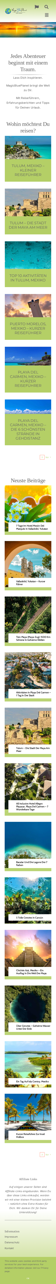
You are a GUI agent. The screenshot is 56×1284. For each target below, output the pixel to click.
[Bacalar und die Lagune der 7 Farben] (28, 824)
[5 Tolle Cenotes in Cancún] (28, 879)
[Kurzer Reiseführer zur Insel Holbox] (28, 1096)
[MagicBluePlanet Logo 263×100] (16, 8)
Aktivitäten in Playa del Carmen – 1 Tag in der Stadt (33, 694)
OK (28, 1278)
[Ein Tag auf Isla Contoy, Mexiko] (28, 1043)
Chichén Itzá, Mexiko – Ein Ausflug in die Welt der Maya (31, 972)
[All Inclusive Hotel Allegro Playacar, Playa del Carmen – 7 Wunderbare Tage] (28, 765)
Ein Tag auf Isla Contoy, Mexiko (32, 1081)
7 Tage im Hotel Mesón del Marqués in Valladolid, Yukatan (32, 527)
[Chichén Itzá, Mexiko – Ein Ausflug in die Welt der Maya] (28, 932)
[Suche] (46, 7)
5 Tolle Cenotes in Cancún (29, 917)
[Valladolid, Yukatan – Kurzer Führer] (28, 543)
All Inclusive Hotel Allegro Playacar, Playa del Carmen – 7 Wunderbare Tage (32, 806)
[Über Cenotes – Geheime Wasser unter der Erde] (28, 987)
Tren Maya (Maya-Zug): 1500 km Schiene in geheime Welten (33, 638)
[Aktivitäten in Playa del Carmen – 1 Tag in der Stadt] (28, 654)
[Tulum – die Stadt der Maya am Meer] (28, 709)
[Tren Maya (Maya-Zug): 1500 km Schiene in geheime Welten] (28, 598)
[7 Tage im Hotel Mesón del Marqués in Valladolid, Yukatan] (28, 487)
